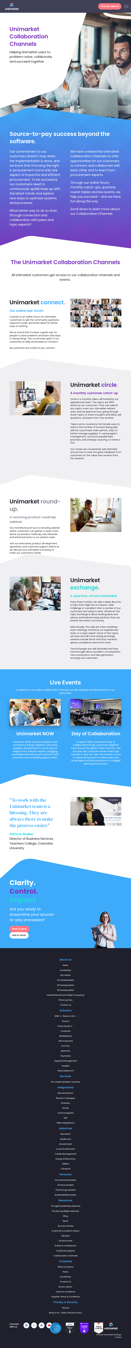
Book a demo (19, 928)
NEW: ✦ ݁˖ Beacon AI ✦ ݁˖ (66, 1016)
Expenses (65, 1050)
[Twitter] (34, 1325)
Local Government (65, 1149)
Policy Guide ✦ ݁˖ (65, 1026)
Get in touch (19, 935)
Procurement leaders (65, 1180)
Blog (65, 1216)
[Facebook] (41, 1325)
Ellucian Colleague (65, 1098)
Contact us (65, 1005)
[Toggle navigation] (126, 6)
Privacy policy (66, 1000)
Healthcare (65, 1139)
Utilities (65, 1163)
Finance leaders (66, 1185)
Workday (65, 1103)
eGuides (65, 1235)
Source (65, 1021)
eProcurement (65, 1041)
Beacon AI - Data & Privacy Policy (65, 1312)
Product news (65, 1240)
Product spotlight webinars (65, 1211)
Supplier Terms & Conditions (65, 1296)
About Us (65, 959)
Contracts (66, 1031)
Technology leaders (65, 1190)
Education (65, 1134)
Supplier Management (65, 1060)
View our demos (110, 6)
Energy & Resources (65, 1158)
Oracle (65, 1108)
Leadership (65, 970)
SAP (65, 1118)
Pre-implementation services (65, 1082)
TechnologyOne (66, 1113)
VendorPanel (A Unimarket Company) (65, 995)
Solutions (65, 1010)
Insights (65, 1065)
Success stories (65, 1226)
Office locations (65, 1266)
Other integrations (65, 1122)
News (65, 965)
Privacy (65, 1307)
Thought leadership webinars (65, 1206)
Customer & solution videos (66, 1230)
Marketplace (65, 1036)
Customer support (65, 1250)
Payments (66, 1056)
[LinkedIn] (26, 1325)
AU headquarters (65, 980)
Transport (65, 1168)
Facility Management (65, 1154)
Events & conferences (65, 1245)
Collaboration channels (66, 1255)
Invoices (65, 1045)
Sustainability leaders (65, 1194)
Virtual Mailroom (65, 1070)
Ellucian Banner (65, 1093)
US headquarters (65, 985)
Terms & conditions (65, 1291)
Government (65, 1144)
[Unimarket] (11, 6)
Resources (65, 1200)
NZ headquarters (65, 990)
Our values (65, 975)
